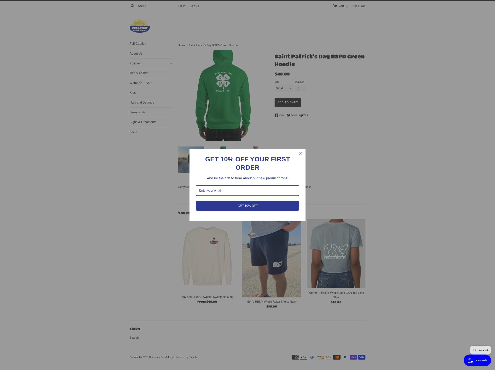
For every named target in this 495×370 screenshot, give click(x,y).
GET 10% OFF (247, 205)
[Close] (301, 153)
